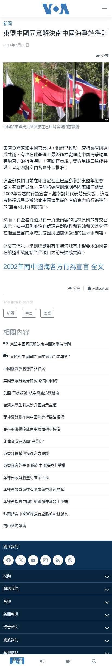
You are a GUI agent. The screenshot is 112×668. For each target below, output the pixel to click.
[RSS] (58, 560)
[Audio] (42, 661)
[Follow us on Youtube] (33, 560)
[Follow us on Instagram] (45, 560)
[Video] (68, 661)
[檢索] (94, 661)
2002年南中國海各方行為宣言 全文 (53, 266)
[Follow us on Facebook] (8, 560)
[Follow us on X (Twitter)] (20, 560)
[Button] (102, 56)
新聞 (7, 23)
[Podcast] (70, 560)
